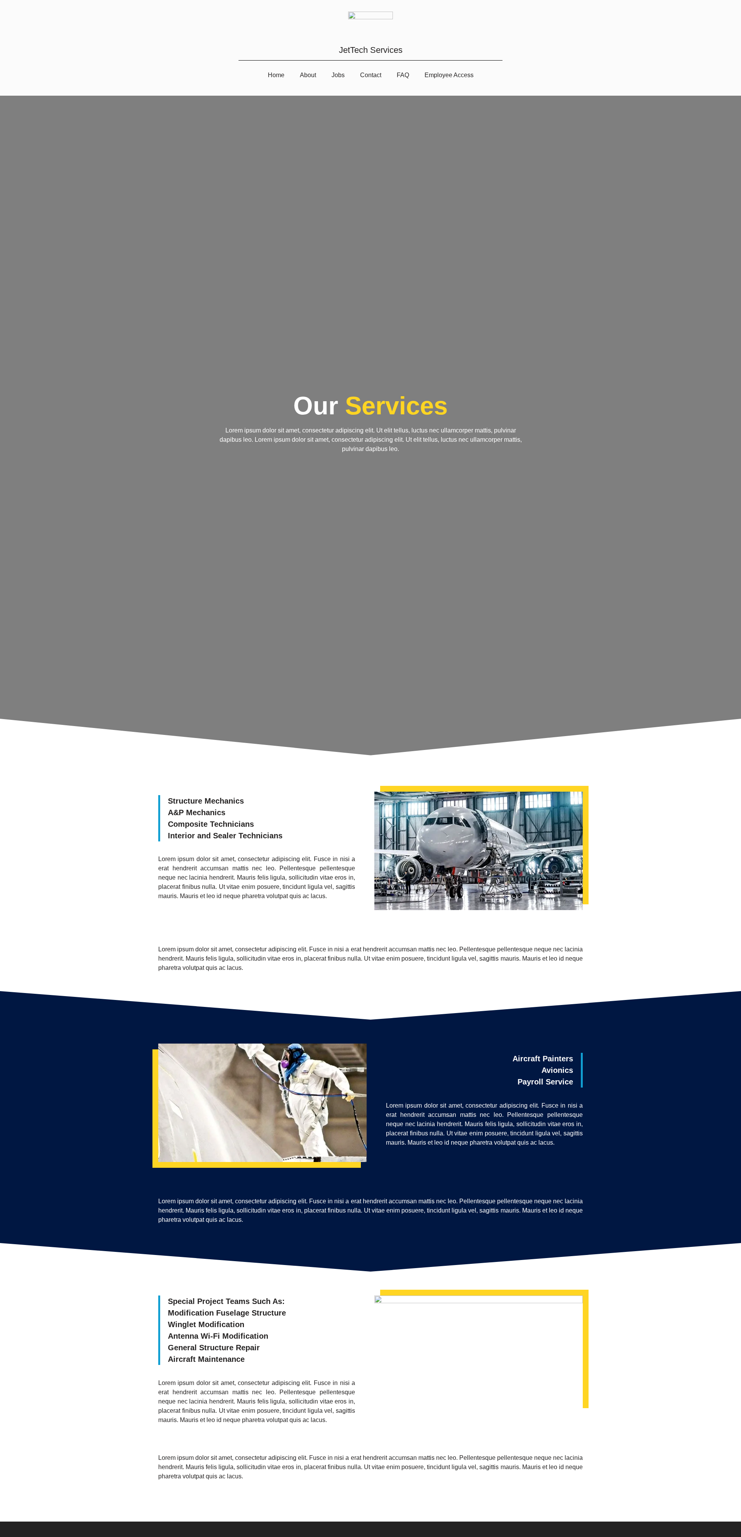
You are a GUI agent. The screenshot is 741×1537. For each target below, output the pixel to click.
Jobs (338, 75)
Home (276, 75)
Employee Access (449, 75)
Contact (370, 75)
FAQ (403, 75)
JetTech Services (371, 50)
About (308, 75)
